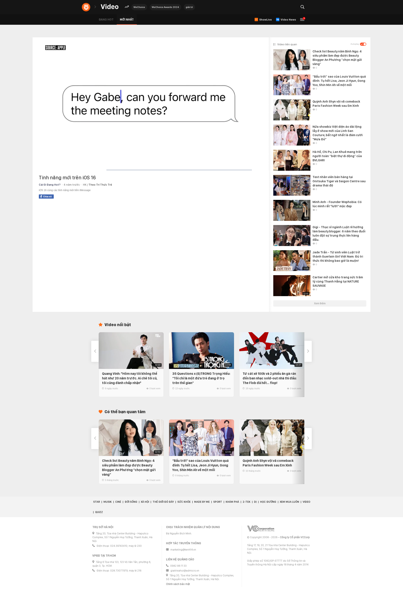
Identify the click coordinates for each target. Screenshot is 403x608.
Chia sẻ (47, 196)
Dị (255, 501)
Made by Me (202, 501)
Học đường (268, 501)
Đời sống (131, 501)
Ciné (118, 501)
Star (96, 501)
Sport (217, 501)
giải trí (189, 7)
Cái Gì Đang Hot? (49, 184)
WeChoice (139, 7)
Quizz (99, 512)
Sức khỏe (184, 501)
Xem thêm (320, 303)
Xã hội (145, 501)
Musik (107, 501)
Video (306, 501)
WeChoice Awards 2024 (165, 7)
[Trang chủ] (109, 7)
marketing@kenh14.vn (183, 549)
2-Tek (246, 501)
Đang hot (106, 19)
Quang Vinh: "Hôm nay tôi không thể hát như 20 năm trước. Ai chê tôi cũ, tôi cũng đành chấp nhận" (129, 378)
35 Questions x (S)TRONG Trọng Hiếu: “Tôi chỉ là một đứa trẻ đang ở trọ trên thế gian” (201, 378)
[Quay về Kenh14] (86, 7)
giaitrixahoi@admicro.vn (184, 570)
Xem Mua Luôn (289, 501)
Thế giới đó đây (163, 501)
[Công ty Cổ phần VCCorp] (260, 529)
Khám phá (232, 501)
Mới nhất (127, 19)
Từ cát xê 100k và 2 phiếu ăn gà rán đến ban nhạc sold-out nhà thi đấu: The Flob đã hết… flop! (270, 378)
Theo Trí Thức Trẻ (100, 184)
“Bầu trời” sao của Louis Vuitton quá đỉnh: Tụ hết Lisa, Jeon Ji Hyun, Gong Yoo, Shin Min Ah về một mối (200, 465)
